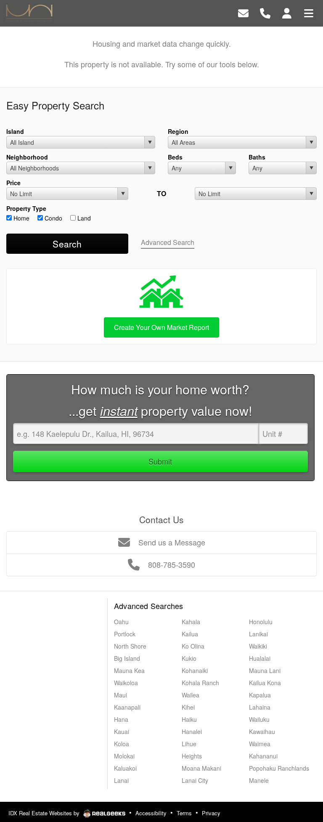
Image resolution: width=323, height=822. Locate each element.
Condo (52, 218)
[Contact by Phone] (265, 12)
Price (13, 182)
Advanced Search (167, 242)
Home (20, 218)
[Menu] (308, 12)
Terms (184, 813)
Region (178, 131)
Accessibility (151, 813)
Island (15, 131)
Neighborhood (27, 157)
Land (83, 218)
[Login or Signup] (286, 12)
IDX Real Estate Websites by (44, 813)
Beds (175, 157)
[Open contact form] (243, 12)
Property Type (26, 208)
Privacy (211, 813)
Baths (257, 157)
